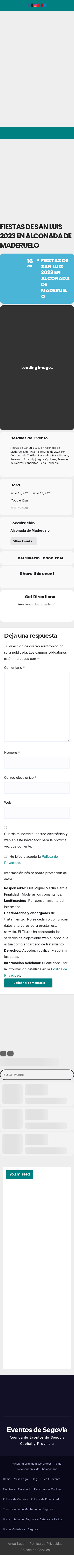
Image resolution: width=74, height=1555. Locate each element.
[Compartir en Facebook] (11, 582)
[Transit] (37, 613)
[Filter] (3, 1053)
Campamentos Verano (20, 1205)
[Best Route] (20, 613)
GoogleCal (53, 558)
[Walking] (45, 613)
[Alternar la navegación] (67, 133)
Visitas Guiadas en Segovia (20, 1529)
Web (7, 802)
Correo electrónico (20, 777)
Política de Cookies (15, 1499)
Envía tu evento (50, 1479)
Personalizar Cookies (47, 1489)
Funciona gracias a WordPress (32, 1463)
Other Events (22, 541)
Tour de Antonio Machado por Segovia (28, 1509)
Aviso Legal (21, 1479)
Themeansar (48, 1469)
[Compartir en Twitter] (20, 582)
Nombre (12, 752)
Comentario (14, 667)
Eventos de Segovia (9, 39)
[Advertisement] (37, 178)
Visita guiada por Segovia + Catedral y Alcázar (33, 1519)
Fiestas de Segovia (16, 1251)
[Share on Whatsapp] (44, 582)
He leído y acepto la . (31, 859)
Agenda (16, 1347)
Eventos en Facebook (17, 1489)
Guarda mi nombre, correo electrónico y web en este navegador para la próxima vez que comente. (36, 840)
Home (6, 1479)
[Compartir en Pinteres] (36, 582)
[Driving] (28, 613)
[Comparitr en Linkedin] (28, 582)
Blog (34, 1479)
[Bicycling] (53, 613)
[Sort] (10, 1053)
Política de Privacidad (45, 1499)
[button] (53, 133)
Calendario (29, 558)
